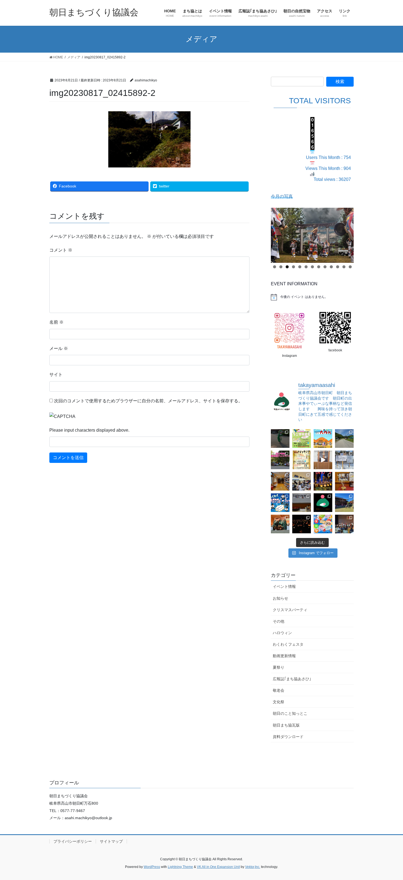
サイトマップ (111, 841)
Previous (278, 234)
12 (343, 266)
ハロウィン (282, 633)
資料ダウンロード (288, 736)
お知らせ (280, 598)
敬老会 (278, 690)
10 (331, 266)
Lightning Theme (180, 867)
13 (350, 266)
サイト (56, 374)
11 (337, 266)
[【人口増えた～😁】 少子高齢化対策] (344, 438)
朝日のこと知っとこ (290, 713)
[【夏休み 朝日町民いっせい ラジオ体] (301, 438)
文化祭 (278, 702)
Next (347, 234)
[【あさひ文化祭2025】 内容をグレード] (323, 524)
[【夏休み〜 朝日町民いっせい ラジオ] (280, 438)
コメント (60, 250)
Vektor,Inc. (252, 867)
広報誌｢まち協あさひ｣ (292, 679)
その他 (278, 621)
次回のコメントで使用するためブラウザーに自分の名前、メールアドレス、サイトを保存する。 (148, 400)
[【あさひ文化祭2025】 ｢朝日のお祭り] (280, 524)
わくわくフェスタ (288, 644)
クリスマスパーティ (290, 610)
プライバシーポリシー (72, 841)
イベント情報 (284, 586)
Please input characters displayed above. (89, 430)
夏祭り (278, 667)
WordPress (152, 867)
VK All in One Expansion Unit (218, 867)
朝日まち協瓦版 (286, 725)
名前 (56, 322)
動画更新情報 (284, 656)
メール (58, 348)
